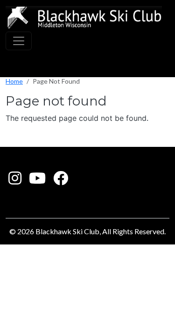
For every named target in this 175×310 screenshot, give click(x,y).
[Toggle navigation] (19, 41)
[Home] (84, 18)
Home (14, 81)
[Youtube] (37, 180)
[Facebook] (60, 180)
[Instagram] (14, 180)
